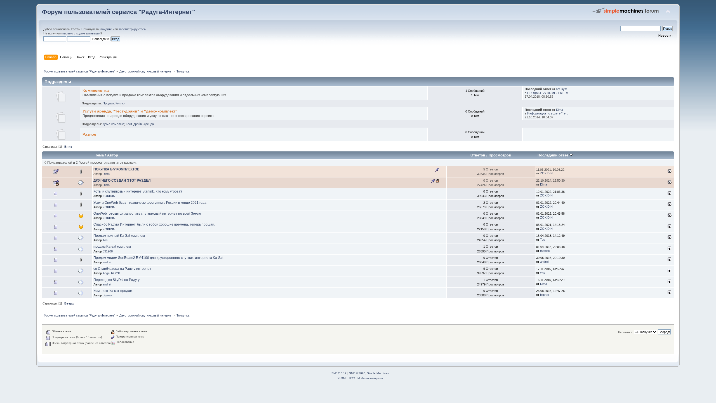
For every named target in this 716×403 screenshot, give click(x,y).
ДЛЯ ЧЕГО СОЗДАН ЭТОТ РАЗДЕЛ (121, 180)
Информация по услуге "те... (547, 113)
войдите (106, 29)
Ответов (477, 155)
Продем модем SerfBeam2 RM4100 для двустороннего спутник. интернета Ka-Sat (158, 258)
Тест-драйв (134, 124)
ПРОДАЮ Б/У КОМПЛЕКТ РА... (549, 93)
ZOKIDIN (546, 173)
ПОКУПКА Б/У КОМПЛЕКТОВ (116, 169)
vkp (542, 272)
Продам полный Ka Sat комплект (119, 236)
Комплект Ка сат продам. (113, 291)
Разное (89, 134)
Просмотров (500, 155)
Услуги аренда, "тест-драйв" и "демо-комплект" (130, 111)
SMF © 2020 (357, 373)
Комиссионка (96, 90)
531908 (108, 251)
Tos (105, 240)
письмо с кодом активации (81, 33)
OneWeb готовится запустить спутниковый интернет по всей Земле (147, 213)
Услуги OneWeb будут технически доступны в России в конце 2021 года (149, 203)
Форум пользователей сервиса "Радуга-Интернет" (118, 11)
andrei (107, 262)
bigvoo (107, 295)
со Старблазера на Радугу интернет (122, 269)
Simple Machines (378, 373)
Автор (112, 155)
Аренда (148, 124)
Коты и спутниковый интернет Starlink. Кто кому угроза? (137, 191)
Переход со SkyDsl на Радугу (116, 280)
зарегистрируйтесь (132, 29)
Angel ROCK (111, 273)
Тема (99, 155)
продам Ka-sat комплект (112, 247)
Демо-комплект (113, 124)
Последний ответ (553, 155)
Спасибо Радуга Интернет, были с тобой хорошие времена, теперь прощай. (154, 224)
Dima (559, 109)
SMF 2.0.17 (339, 373)
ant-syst (561, 89)
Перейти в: (625, 332)
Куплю (120, 103)
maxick (545, 250)
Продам (108, 103)
